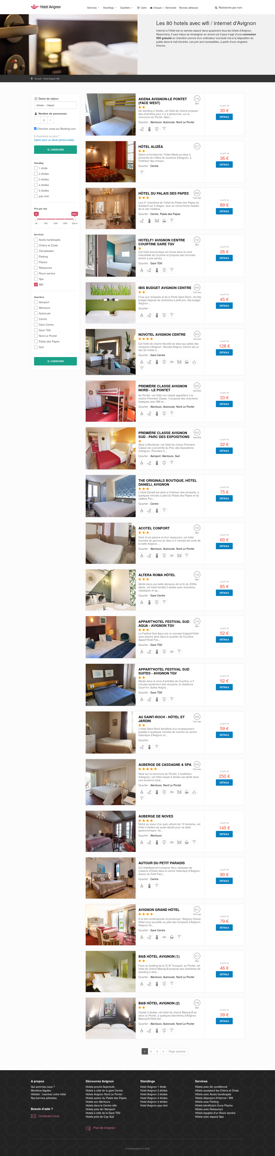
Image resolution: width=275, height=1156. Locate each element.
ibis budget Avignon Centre (164, 287)
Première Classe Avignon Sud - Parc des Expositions (164, 434)
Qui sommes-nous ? (43, 1087)
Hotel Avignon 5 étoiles (153, 1101)
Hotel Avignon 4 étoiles (153, 1098)
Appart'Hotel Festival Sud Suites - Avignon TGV (163, 671)
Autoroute (45, 313)
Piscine (43, 262)
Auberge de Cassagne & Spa (164, 764)
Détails (224, 117)
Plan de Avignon (104, 1128)
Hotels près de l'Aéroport (100, 1109)
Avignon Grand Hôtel (159, 909)
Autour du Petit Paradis (161, 862)
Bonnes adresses (188, 7)
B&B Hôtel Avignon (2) (159, 1003)
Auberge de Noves (155, 816)
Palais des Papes (49, 341)
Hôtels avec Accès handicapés (213, 1094)
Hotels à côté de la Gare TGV (103, 1113)
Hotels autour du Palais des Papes (106, 1098)
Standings (108, 7)
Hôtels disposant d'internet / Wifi (214, 1098)
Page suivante (177, 1051)
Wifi (41, 284)
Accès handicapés (49, 240)
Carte (143, 7)
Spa (41, 279)
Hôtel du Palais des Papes (163, 193)
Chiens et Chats (48, 245)
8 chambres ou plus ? (47, 136)
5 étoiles (44, 190)
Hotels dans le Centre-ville (101, 1105)
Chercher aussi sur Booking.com (56, 128)
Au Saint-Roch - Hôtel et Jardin (161, 718)
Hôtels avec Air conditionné (211, 1087)
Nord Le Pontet (48, 336)
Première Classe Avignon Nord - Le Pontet (162, 388)
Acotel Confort (154, 528)
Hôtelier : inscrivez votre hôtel (48, 1094)
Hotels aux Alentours (98, 1101)
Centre (43, 319)
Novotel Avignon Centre (162, 334)
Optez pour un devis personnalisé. (54, 140)
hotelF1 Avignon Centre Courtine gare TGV (161, 242)
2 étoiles (44, 174)
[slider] (36, 219)
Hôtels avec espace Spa (209, 1116)
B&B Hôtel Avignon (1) (159, 956)
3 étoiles (44, 179)
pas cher (44, 196)
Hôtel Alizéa (150, 146)
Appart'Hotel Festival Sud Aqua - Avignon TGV (163, 623)
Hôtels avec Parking (207, 1101)
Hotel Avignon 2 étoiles (153, 1090)
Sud (41, 347)
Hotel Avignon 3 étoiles (153, 1094)
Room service (47, 273)
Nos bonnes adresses (44, 1098)
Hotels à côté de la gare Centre (104, 1090)
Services (92, 7)
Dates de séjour (48, 98)
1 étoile (43, 168)
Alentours (44, 308)
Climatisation (46, 251)
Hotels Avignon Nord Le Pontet (104, 1094)
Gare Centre (46, 324)
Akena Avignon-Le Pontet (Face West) (162, 100)
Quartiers (125, 7)
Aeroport (44, 302)
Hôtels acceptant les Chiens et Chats (217, 1090)
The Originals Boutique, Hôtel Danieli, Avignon (167, 482)
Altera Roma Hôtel (156, 574)
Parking (43, 256)
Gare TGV (45, 330)
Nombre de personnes (52, 113)
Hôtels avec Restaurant (209, 1109)
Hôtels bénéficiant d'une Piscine (214, 1105)
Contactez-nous (48, 1116)
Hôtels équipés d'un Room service (215, 1113)
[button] (228, 7)
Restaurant (45, 268)
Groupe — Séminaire (164, 7)
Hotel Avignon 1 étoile (153, 1087)
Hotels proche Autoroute (100, 1087)
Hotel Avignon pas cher (154, 1105)
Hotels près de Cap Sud (100, 1116)
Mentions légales (41, 1090)
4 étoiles (44, 185)
